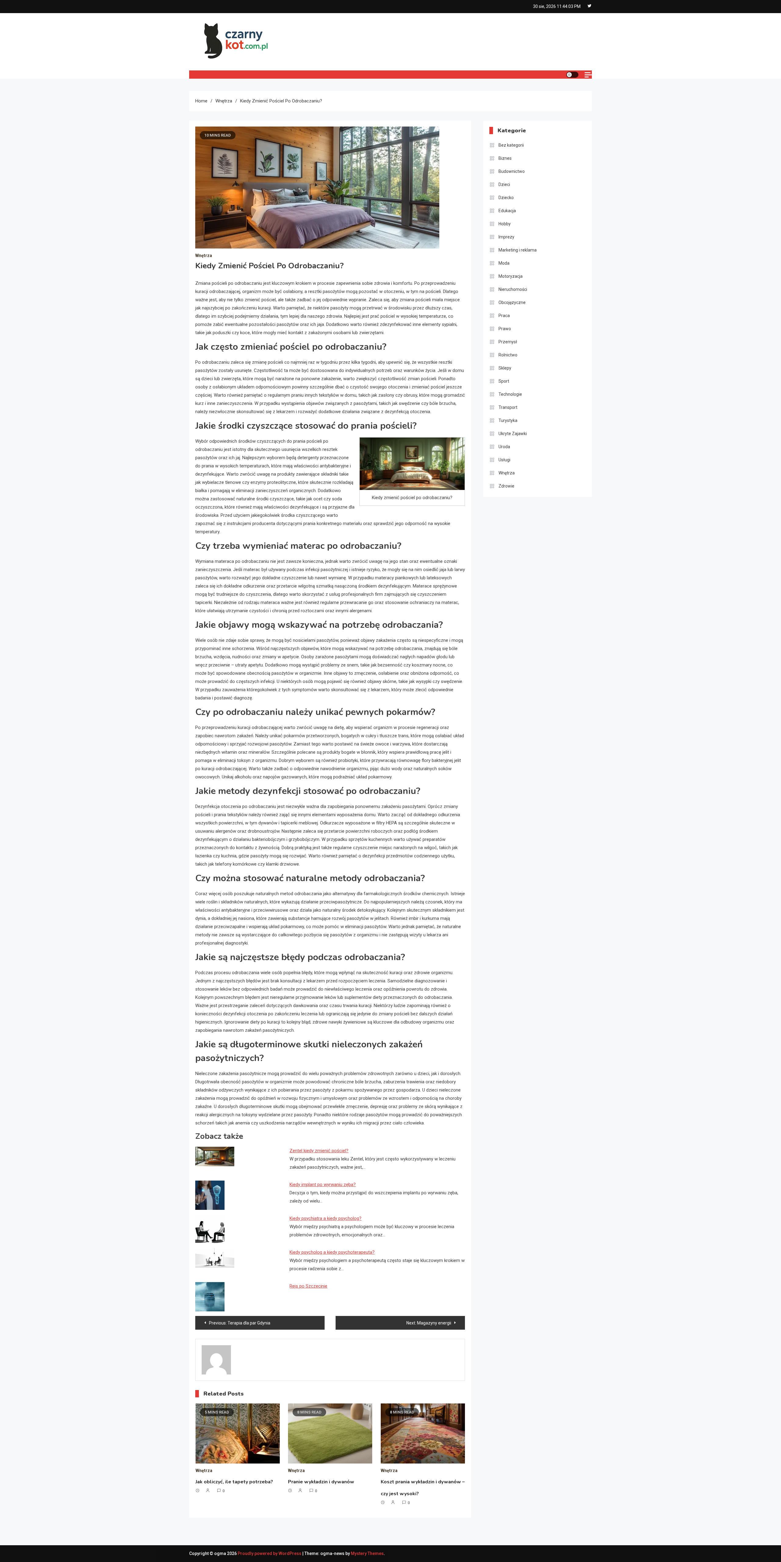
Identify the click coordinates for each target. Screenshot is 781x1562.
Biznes (505, 158)
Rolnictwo (507, 354)
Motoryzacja (510, 276)
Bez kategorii (511, 145)
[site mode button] (572, 75)
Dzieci (504, 184)
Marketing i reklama (517, 250)
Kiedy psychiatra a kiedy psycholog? (326, 1218)
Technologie (510, 394)
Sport (503, 381)
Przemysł (507, 341)
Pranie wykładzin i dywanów (321, 1481)
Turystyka (507, 420)
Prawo (504, 328)
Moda (503, 263)
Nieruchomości (512, 289)
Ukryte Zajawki (512, 433)
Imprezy (506, 236)
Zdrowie (506, 486)
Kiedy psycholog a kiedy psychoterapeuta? (332, 1252)
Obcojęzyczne (512, 302)
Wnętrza (203, 255)
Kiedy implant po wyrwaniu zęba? (323, 1184)
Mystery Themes (367, 1553)
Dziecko (506, 197)
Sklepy (504, 368)
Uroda (504, 446)
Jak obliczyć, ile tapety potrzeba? (234, 1481)
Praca (504, 315)
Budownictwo (511, 171)
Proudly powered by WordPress (270, 1553)
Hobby (504, 223)
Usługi (504, 459)
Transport (507, 407)
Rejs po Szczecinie (308, 1286)
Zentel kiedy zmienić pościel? (319, 1150)
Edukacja (507, 210)
